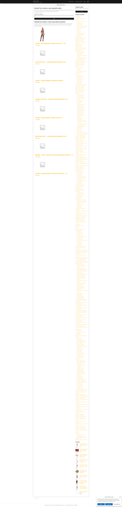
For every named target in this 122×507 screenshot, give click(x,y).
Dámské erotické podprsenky (81, 269)
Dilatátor (78, 22)
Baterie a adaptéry (80, 100)
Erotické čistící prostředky (80, 168)
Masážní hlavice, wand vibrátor (82, 346)
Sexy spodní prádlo (79, 263)
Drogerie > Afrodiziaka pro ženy (81, 136)
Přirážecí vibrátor (80, 350)
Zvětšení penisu (79, 245)
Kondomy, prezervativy (80, 104)
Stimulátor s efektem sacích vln (82, 382)
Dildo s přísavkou (80, 67)
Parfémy (77, 226)
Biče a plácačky (79, 54)
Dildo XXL (78, 68)
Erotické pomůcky (79, 170)
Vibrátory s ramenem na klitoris (82, 389)
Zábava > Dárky (78, 438)
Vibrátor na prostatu (80, 356)
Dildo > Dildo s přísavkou (80, 87)
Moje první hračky (80, 434)
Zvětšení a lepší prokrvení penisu (82, 133)
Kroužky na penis (78, 1)
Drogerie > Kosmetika (79, 150)
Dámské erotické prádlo (80, 62)
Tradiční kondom (80, 114)
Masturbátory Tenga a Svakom (82, 201)
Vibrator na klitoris (80, 355)
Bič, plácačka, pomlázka (81, 21)
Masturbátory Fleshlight (81, 199)
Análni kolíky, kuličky (80, 76)
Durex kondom (80, 105)
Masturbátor (78, 191)
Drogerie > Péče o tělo (79, 160)
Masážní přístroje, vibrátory (81, 373)
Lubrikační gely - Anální (79, 188)
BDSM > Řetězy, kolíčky (79, 44)
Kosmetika (79, 116)
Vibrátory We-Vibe (81, 371)
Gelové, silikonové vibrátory (81, 340)
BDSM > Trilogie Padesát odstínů (81, 48)
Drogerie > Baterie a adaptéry (80, 137)
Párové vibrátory (79, 376)
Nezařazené (78, 224)
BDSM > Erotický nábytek (80, 39)
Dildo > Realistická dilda (80, 92)
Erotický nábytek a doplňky (80, 185)
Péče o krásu (79, 128)
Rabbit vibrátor (79, 351)
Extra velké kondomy (81, 106)
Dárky (85, 1)
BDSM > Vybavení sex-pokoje (80, 49)
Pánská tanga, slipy (80, 294)
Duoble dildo (79, 70)
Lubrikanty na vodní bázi (82, 120)
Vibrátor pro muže (80, 385)
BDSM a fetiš (79, 330)
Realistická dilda (79, 81)
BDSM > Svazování (79, 46)
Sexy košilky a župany (80, 297)
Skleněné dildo (79, 72)
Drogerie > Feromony (79, 139)
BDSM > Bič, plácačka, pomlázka (81, 38)
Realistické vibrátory (80, 352)
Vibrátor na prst (79, 383)
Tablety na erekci (80, 131)
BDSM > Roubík (78, 45)
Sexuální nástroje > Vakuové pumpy (81, 257)
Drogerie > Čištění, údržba (80, 138)
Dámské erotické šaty (80, 273)
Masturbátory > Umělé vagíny (80, 218)
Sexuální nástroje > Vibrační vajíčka (81, 262)
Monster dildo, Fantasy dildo (81, 71)
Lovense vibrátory (81, 344)
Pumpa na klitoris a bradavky (81, 177)
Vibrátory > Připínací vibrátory (80, 416)
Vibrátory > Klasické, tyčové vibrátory (82, 395)
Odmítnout (109, 504)
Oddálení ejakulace (80, 127)
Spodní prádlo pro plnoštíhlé (81, 299)
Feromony (78, 103)
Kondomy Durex (80, 111)
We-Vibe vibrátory (81, 345)
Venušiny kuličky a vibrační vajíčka (81, 335)
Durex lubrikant (80, 119)
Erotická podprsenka (80, 284)
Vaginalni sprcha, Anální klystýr (82, 132)
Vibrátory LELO (80, 367)
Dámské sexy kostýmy (79, 65)
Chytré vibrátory (79, 339)
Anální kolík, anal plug (80, 171)
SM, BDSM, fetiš (78, 329)
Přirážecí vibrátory (80, 378)
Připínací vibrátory (80, 349)
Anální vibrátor (79, 338)
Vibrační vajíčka (79, 182)
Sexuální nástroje (79, 230)
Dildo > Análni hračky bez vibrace (81, 84)
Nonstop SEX (36, 1)
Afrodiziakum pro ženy (80, 97)
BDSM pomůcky (78, 50)
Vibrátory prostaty (80, 388)
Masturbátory (78, 198)
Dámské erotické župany (81, 275)
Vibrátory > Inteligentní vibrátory (81, 394)
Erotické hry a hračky (79, 169)
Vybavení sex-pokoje (80, 34)
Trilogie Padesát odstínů (81, 33)
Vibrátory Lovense (81, 368)
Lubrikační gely (79, 117)
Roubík (78, 29)
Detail (39, 45)
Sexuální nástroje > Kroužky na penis (82, 250)
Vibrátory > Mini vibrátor (80, 414)
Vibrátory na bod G (80, 357)
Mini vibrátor (79, 374)
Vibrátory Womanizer (81, 372)
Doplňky (78, 279)
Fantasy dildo (79, 77)
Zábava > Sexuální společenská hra (81, 439)
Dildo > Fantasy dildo (79, 88)
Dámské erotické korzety (81, 268)
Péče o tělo (79, 130)
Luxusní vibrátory (80, 343)
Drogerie (77, 93)
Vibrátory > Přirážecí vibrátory (80, 417)
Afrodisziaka (78, 16)
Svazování (78, 32)
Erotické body (79, 285)
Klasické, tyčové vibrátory (81, 341)
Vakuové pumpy (79, 239)
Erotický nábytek (79, 23)
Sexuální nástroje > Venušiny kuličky (81, 261)
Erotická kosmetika (79, 166)
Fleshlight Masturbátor (80, 193)
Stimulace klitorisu (80, 237)
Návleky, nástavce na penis (81, 176)
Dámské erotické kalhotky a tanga (81, 61)
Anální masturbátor (80, 192)
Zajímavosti (37, 498)
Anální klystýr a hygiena (81, 98)
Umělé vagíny (79, 197)
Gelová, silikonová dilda (80, 78)
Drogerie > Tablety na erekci (80, 161)
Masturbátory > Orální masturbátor (81, 215)
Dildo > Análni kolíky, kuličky (80, 86)
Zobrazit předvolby (117, 504)
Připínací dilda (79, 79)
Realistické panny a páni (81, 220)
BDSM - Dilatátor (78, 35)
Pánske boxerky (79, 295)
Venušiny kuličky (79, 181)
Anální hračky (78, 17)
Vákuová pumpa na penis (81, 180)
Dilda (77, 66)
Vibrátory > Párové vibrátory (80, 415)
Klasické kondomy (81, 108)
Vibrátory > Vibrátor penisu (80, 426)
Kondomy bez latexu (81, 110)
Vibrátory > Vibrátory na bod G (81, 427)
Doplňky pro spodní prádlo (81, 283)
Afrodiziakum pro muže (80, 95)
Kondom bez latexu (81, 109)
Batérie (78, 99)
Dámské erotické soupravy (80, 64)
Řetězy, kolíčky (79, 28)
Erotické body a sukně (80, 286)
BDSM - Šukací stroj (79, 37)
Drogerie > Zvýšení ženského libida (81, 165)
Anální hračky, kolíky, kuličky (80, 18)
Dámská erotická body (79, 60)
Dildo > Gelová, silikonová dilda (81, 89)
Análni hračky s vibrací (80, 360)
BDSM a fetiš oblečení (80, 51)
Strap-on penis (79, 83)
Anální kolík (79, 231)
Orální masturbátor (80, 196)
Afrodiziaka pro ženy (80, 94)
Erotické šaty (71, 1)
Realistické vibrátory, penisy (81, 379)
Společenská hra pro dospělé (81, 437)
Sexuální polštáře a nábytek (81, 59)
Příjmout (101, 504)
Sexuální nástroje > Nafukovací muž (81, 251)
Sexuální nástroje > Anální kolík (81, 246)
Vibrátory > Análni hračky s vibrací (81, 390)
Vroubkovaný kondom (81, 115)
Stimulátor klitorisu (80, 179)
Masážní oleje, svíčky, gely (81, 126)
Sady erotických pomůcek (80, 229)
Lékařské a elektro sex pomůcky (82, 26)
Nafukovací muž (79, 175)
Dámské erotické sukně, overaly (82, 274)
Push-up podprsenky (80, 296)
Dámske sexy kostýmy (80, 278)
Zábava (77, 432)
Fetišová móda (79, 24)
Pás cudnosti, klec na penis (81, 27)
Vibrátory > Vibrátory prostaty (80, 428)
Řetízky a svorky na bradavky (81, 57)
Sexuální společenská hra (81, 436)
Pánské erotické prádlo (79, 225)
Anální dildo (79, 75)
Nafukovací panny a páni (80, 219)
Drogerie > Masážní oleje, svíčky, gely (82, 159)
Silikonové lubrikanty (81, 125)
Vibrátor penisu (79, 384)
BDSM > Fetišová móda (79, 40)
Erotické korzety (79, 289)
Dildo (77, 73)
